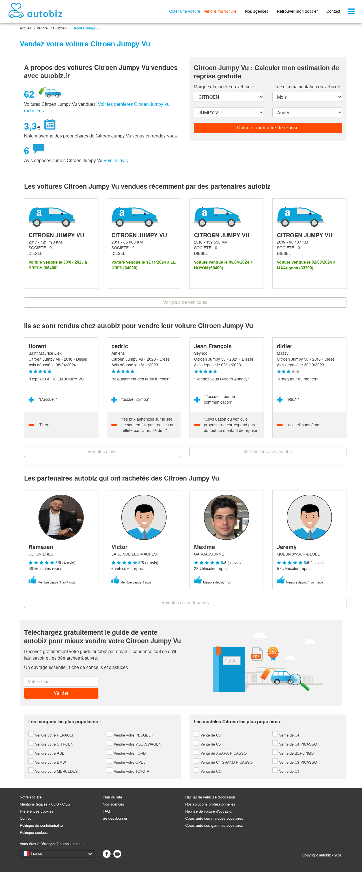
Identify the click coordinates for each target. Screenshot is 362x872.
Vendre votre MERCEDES (56, 771)
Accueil (25, 28)
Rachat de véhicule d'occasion (210, 797)
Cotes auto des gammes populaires (214, 825)
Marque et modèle (224, 86)
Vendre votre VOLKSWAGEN (137, 744)
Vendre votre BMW (50, 762)
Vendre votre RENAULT (54, 735)
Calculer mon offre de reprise (268, 127)
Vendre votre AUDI (50, 753)
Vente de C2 (210, 771)
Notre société (31, 797)
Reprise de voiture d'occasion (209, 811)
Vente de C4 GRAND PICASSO (226, 762)
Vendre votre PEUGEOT (133, 735)
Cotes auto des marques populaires (214, 818)
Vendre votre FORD (129, 753)
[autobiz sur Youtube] (117, 854)
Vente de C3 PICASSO (297, 762)
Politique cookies (34, 832)
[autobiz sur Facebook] (107, 854)
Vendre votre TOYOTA (131, 771)
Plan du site (112, 797)
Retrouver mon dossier (297, 11)
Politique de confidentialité (41, 825)
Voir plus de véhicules (185, 302)
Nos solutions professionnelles (210, 804)
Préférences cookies (36, 811)
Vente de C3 (210, 735)
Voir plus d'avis (102, 451)
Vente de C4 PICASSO (297, 744)
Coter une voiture (184, 11)
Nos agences (256, 11)
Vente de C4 (288, 735)
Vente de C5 (210, 744)
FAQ (106, 811)
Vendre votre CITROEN (53, 744)
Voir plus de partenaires (185, 602)
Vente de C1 (288, 771)
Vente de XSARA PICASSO (223, 753)
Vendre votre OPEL (129, 762)
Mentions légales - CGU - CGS (45, 804)
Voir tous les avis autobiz (268, 451)
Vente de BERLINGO (296, 753)
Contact (333, 11)
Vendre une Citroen (52, 28)
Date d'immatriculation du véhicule (306, 86)
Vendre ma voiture (220, 11)
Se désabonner (115, 818)
